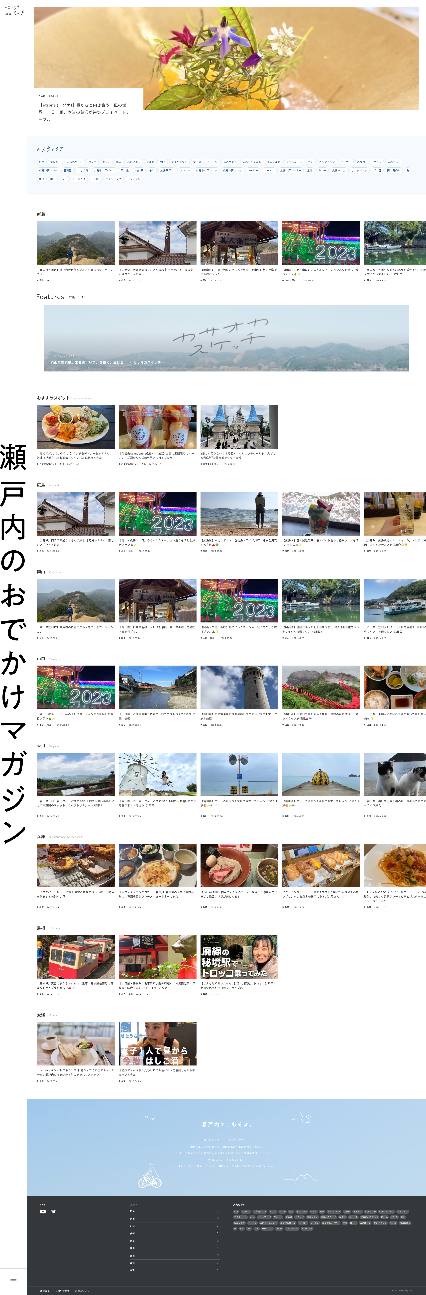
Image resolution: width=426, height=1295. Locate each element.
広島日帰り (167, 170)
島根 (132, 1255)
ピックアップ (327, 161)
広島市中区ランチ (206, 170)
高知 (132, 1263)
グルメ (150, 161)
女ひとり (55, 161)
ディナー (346, 161)
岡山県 (125, 170)
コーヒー (253, 170)
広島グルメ (394, 161)
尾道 (41, 178)
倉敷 (310, 170)
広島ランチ (230, 161)
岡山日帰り (394, 170)
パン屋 (377, 170)
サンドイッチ (359, 170)
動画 (163, 161)
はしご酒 (82, 170)
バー (64, 178)
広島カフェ (339, 170)
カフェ (93, 161)
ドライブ (376, 161)
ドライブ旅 (134, 178)
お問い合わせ (62, 1290)
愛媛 (132, 1233)
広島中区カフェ (232, 170)
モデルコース (294, 161)
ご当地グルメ (75, 161)
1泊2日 (139, 170)
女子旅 (197, 161)
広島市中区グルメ (104, 170)
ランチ (106, 161)
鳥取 (132, 1270)
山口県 (96, 178)
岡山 (118, 161)
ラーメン (269, 170)
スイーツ (212, 161)
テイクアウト (179, 161)
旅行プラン (134, 161)
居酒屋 (68, 170)
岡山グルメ (273, 161)
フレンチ (185, 170)
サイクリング (113, 178)
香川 (152, 170)
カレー (322, 170)
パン (310, 161)
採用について (82, 1290)
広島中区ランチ (48, 170)
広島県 (361, 161)
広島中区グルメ (252, 161)
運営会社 (45, 1290)
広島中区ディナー (291, 170)
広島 (41, 161)
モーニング (79, 178)
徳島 (132, 1240)
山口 (53, 178)
